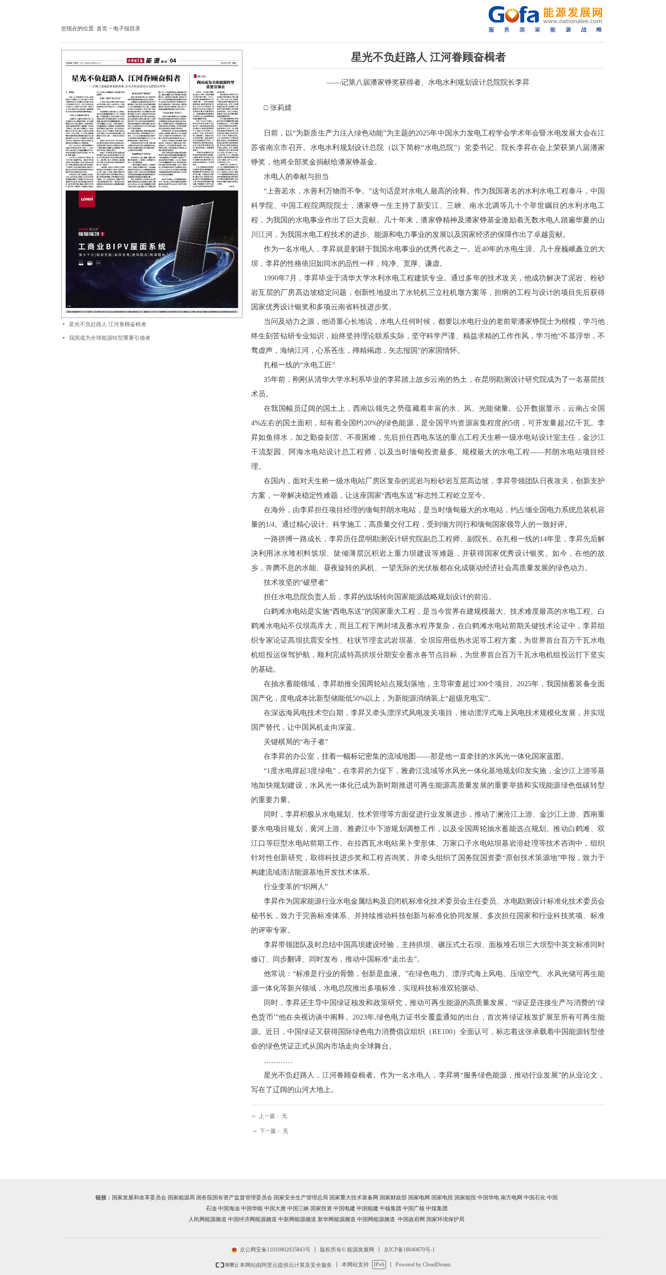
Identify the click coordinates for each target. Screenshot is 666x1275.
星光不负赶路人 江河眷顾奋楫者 (107, 324)
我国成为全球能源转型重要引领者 (109, 338)
